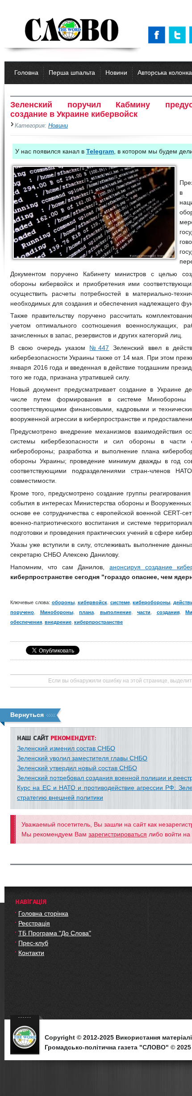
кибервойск (92, 602)
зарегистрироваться (117, 834)
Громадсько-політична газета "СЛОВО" (72, 30)
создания (168, 612)
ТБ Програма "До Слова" (54, 933)
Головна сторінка (43, 913)
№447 (99, 347)
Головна (26, 72)
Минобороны (56, 612)
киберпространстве (98, 622)
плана (86, 612)
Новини (116, 72)
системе (120, 602)
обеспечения (26, 622)
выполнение (115, 612)
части (143, 612)
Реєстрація (34, 923)
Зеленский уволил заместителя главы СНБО (82, 758)
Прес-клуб (33, 943)
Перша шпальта (72, 72)
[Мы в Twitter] (179, 34)
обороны (63, 602)
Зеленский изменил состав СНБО (66, 748)
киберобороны (151, 602)
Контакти (31, 952)
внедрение (58, 622)
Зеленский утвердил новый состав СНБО (77, 768)
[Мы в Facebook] (158, 34)
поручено (22, 612)
